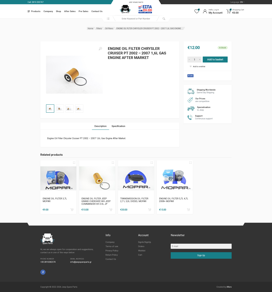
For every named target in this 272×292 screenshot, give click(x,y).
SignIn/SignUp (144, 242)
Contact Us (96, 11)
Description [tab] (100, 126)
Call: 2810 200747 (35, 2)
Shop (58, 11)
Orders (141, 246)
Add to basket (215, 59)
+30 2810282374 (48, 262)
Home (90, 28)
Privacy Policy (112, 250)
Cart (140, 255)
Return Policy (112, 255)
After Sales (70, 11)
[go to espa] (145, 9)
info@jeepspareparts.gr (81, 262)
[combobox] (136, 18)
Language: (236, 2)
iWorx (229, 287)
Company (48, 11)
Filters (99, 28)
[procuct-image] (58, 178)
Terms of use (112, 246)
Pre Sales (83, 11)
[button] (72, 209)
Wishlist (141, 250)
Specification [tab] (118, 126)
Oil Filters (109, 28)
